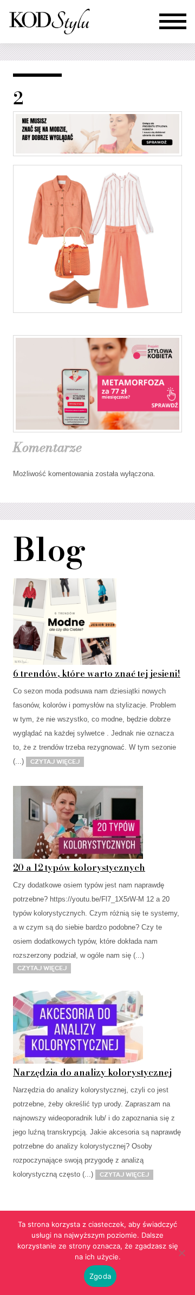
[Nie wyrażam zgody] (181, 1252)
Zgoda (100, 1276)
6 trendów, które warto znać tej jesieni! (96, 673)
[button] (172, 22)
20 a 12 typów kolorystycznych (79, 867)
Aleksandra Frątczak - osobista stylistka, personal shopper (49, 22)
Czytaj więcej (55, 761)
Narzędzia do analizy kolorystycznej (92, 1072)
